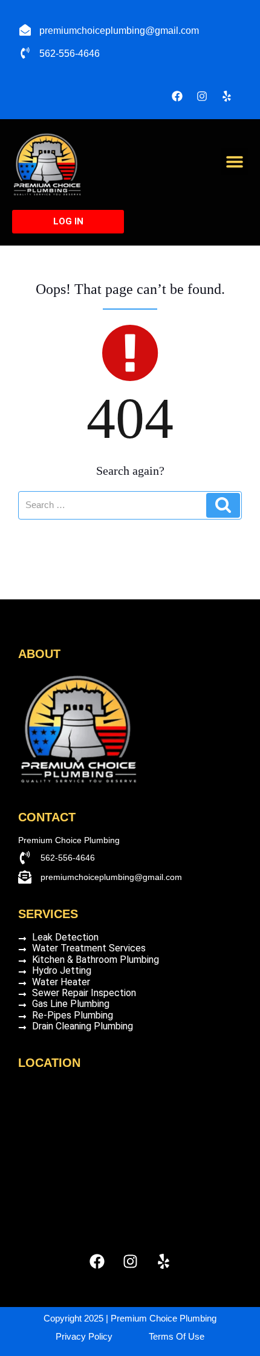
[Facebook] (177, 96)
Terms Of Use (176, 1336)
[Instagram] (202, 96)
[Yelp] (227, 96)
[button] (234, 161)
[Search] (223, 505)
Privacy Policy (84, 1336)
